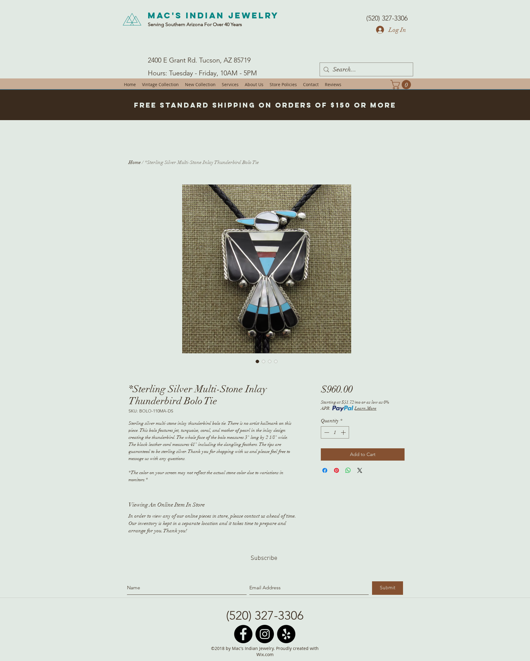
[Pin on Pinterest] (336, 470)
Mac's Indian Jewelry (213, 15)
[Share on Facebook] (324, 470)
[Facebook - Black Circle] (243, 634)
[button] (401, 84)
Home (135, 162)
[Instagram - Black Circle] (264, 634)
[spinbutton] (335, 432)
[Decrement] (326, 432)
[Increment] (344, 432)
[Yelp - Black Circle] (286, 634)
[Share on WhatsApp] (348, 470)
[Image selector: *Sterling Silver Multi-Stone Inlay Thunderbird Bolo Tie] (257, 361)
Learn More (365, 408)
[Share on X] (359, 470)
